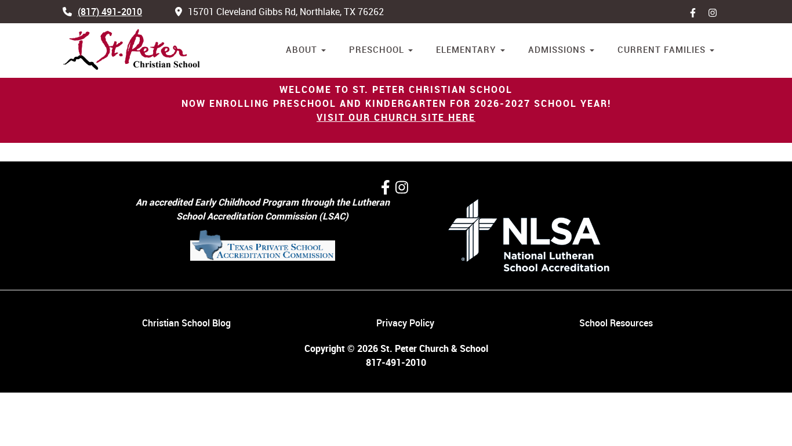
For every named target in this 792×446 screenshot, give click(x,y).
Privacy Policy (405, 322)
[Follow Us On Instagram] (401, 187)
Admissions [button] (558, 49)
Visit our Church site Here (396, 117)
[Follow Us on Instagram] (715, 11)
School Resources (616, 322)
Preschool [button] (378, 49)
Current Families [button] (663, 49)
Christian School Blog (186, 322)
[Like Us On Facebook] (696, 11)
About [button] (303, 49)
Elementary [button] (467, 49)
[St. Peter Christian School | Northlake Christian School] (132, 49)
